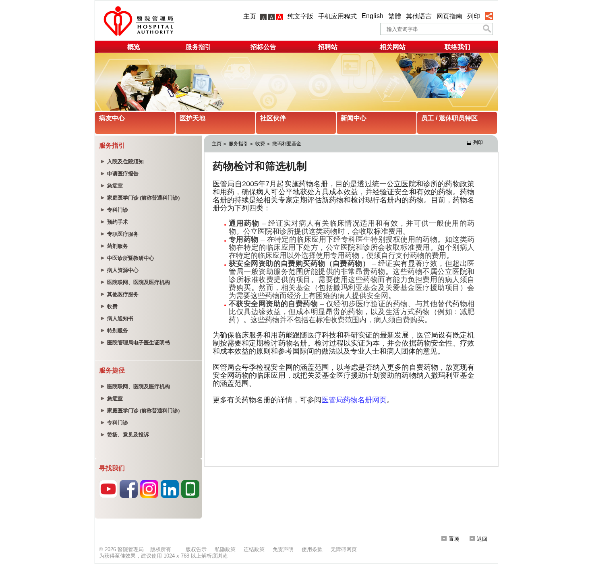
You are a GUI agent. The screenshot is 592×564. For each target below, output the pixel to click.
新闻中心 (353, 118)
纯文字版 (300, 16)
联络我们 (457, 46)
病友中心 (112, 118)
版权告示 (196, 549)
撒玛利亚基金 (286, 143)
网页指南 (449, 16)
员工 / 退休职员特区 (449, 118)
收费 (260, 143)
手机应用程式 (337, 16)
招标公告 (263, 46)
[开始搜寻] (487, 29)
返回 (482, 539)
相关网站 (393, 46)
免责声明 (283, 549)
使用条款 (312, 549)
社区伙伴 (273, 118)
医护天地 (192, 118)
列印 (473, 16)
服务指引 (198, 46)
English (372, 15)
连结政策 (254, 549)
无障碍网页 (344, 549)
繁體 (394, 16)
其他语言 (419, 16)
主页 (249, 16)
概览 (133, 46)
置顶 (454, 539)
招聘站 (327, 46)
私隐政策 (225, 549)
